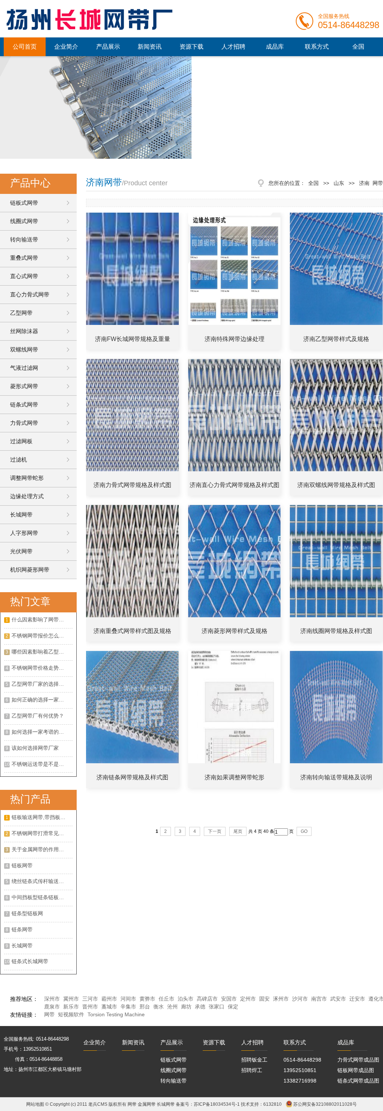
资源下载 (191, 46)
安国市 (229, 999)
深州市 (52, 999)
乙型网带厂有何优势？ (38, 716)
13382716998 (300, 1081)
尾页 (237, 831)
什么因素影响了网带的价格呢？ (42, 620)
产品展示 (108, 46)
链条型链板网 (27, 913)
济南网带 (104, 182)
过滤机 (18, 459)
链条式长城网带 (30, 961)
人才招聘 (233, 46)
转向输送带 (24, 239)
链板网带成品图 (355, 1070)
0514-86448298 (302, 1060)
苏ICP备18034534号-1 (217, 1104)
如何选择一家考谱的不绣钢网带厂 (42, 732)
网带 (49, 1014)
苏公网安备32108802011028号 (325, 1104)
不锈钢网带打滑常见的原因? (42, 833)
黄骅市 (147, 999)
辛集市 (128, 1007)
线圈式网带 (24, 221)
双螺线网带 (24, 349)
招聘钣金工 (254, 1060)
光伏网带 (21, 551)
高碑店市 (207, 999)
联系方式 (317, 46)
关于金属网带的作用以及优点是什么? (42, 849)
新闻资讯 (150, 46)
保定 (233, 1007)
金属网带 (147, 1104)
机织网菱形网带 (29, 569)
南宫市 (319, 999)
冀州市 (71, 999)
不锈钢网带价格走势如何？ (42, 668)
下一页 (214, 831)
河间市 (128, 999)
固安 (264, 999)
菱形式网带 (24, 386)
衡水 (158, 1007)
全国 (358, 46)
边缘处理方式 (27, 496)
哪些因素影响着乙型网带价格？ (42, 652)
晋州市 (90, 1007)
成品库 (275, 46)
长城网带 (21, 514)
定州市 (248, 999)
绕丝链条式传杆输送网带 (40, 881)
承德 (200, 1007)
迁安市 (357, 999)
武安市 (338, 999)
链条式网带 (24, 404)
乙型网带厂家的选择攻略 (40, 684)
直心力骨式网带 (29, 294)
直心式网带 (24, 276)
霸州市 (109, 999)
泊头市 (185, 999)
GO (304, 831)
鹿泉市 (52, 1007)
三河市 (90, 999)
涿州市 (281, 999)
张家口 (216, 1007)
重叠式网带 (24, 258)
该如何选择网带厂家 (35, 748)
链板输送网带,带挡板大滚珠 (42, 817)
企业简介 (66, 46)
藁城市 (109, 1007)
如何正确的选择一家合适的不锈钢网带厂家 (42, 700)
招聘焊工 (251, 1070)
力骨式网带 (24, 423)
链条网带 (22, 929)
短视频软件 (71, 1014)
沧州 (172, 1007)
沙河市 (300, 999)
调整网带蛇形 (27, 478)
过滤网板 (21, 441)
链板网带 (22, 865)
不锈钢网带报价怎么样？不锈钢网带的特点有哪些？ (42, 636)
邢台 (145, 1007)
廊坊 (186, 1007)
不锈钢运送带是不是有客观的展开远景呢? (42, 764)
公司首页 (25, 46)
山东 (339, 183)
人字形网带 (24, 533)
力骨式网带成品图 (358, 1060)
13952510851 (300, 1070)
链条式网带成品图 (358, 1081)
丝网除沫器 (24, 331)
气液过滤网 (24, 368)
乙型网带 (21, 313)
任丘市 (166, 999)
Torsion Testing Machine (116, 1014)
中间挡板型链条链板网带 (40, 897)
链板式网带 (24, 203)
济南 (364, 183)
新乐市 (71, 1007)
